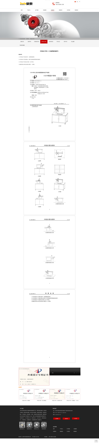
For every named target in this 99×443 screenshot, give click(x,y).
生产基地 (36, 10)
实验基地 (44, 10)
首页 (22, 10)
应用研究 (52, 10)
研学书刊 (65, 41)
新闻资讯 (60, 10)
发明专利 (29, 41)
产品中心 (28, 10)
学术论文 (58, 41)
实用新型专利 (36, 41)
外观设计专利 (32, 38)
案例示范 (22, 41)
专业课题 (72, 41)
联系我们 (76, 10)
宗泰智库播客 (22, 45)
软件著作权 (51, 41)
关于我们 (68, 10)
